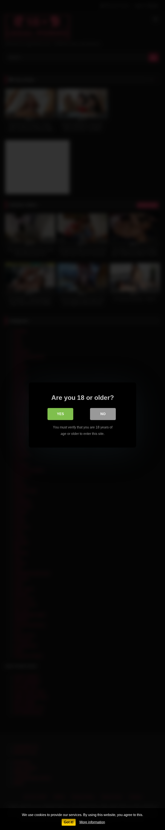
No (102, 414)
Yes (60, 414)
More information (92, 822)
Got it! (68, 822)
